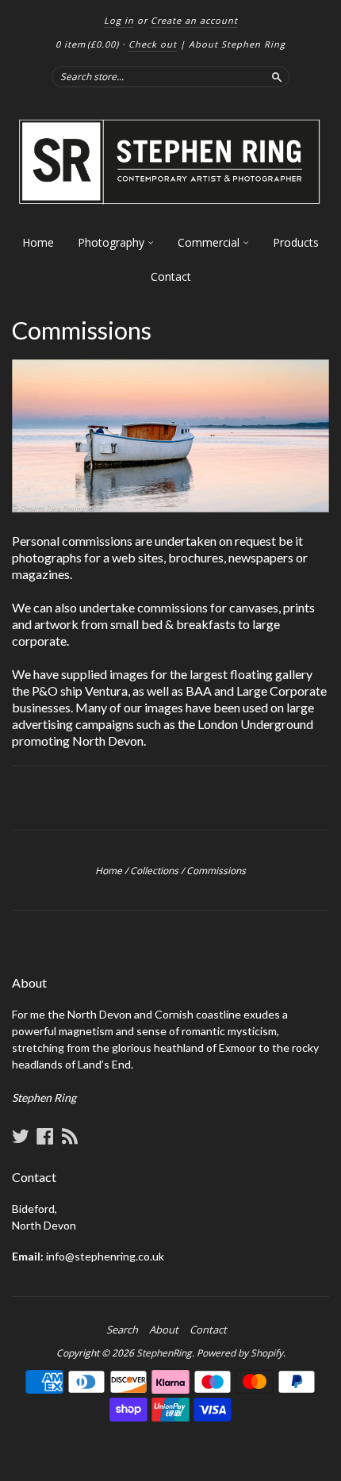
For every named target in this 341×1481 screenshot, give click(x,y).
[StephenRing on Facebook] (45, 1135)
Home (38, 242)
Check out (152, 44)
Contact (171, 276)
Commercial (210, 242)
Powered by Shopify (240, 1353)
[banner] (170, 162)
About (163, 1329)
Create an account (194, 20)
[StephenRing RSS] (70, 1135)
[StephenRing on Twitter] (20, 1135)
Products (296, 242)
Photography (113, 242)
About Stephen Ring (237, 44)
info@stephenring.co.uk (105, 1256)
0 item (87, 44)
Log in (119, 20)
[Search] (277, 76)
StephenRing (164, 1353)
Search (122, 1329)
